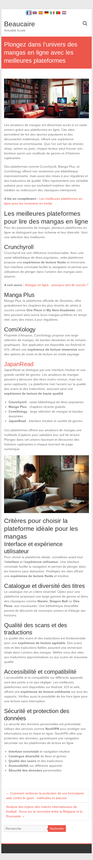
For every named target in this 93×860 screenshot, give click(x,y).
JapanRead (18, 364)
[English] (35, 12)
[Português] (58, 12)
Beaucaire (19, 24)
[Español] (40, 12)
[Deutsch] (46, 12)
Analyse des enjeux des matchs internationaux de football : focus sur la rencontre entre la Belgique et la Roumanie (44, 811)
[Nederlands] (64, 12)
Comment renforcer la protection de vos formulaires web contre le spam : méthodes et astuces (45, 795)
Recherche (57, 828)
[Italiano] (52, 12)
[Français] (29, 12)
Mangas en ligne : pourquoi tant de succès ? (56, 285)
